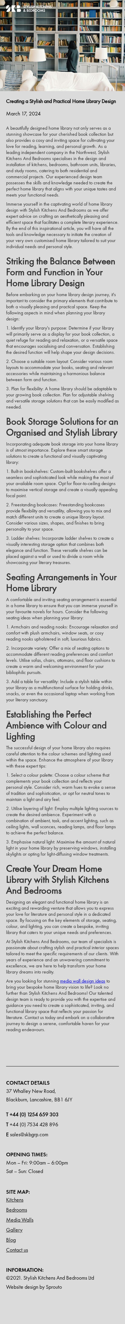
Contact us (17, 1249)
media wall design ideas (82, 981)
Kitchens (14, 1199)
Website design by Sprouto (34, 1286)
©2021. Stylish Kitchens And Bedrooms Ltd (50, 1277)
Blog (11, 1239)
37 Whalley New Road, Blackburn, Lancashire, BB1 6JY (39, 1095)
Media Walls (19, 1219)
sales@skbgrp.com (27, 1134)
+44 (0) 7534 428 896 (32, 1124)
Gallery (14, 1229)
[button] (115, 8)
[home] (29, 8)
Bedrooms (16, 1209)
